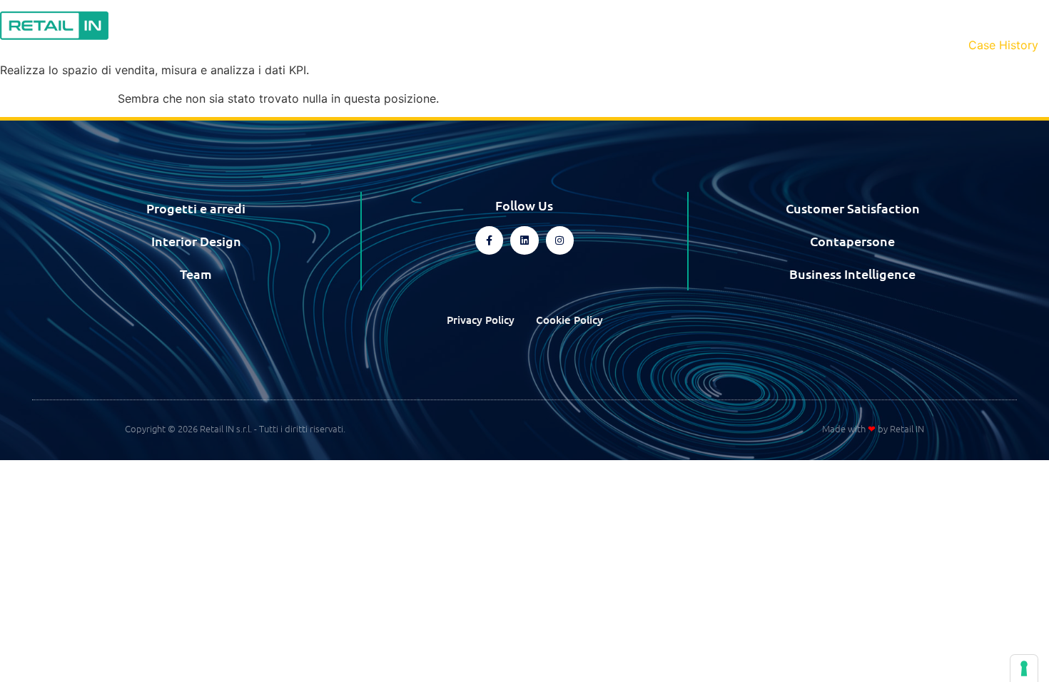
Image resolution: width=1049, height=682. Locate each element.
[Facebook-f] (489, 240)
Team (196, 273)
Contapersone (852, 241)
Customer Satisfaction (853, 208)
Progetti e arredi (195, 208)
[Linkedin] (524, 240)
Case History (1003, 45)
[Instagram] (560, 240)
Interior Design (196, 241)
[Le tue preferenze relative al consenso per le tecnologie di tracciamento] (1024, 668)
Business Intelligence (852, 273)
